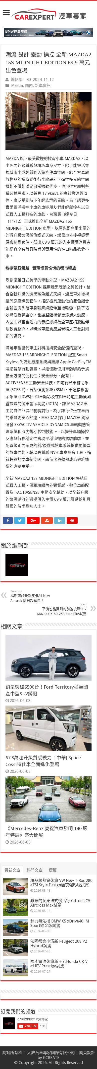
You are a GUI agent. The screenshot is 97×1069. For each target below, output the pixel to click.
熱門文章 (35, 870)
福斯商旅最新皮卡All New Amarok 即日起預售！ (30, 596)
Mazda (17, 85)
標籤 (53, 870)
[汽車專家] (48, 13)
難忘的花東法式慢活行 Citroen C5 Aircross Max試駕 (60, 903)
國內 (29, 85)
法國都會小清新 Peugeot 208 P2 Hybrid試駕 (58, 943)
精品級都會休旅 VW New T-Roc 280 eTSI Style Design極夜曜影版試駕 (61, 882)
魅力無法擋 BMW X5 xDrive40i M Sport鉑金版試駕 (59, 923)
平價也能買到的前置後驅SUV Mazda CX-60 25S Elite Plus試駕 (62, 609)
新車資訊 (43, 85)
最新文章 (12, 870)
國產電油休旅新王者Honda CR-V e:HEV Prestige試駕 (59, 963)
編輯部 (17, 79)
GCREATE (51, 1057)
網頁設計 (87, 1052)
